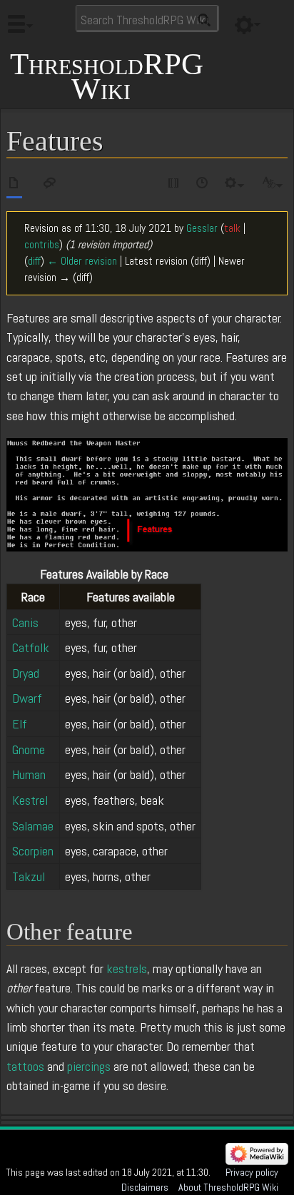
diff (34, 261)
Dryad (25, 673)
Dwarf (27, 698)
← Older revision (82, 261)
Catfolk (30, 647)
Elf (19, 724)
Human (29, 774)
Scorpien (33, 851)
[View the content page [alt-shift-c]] (14, 185)
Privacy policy (251, 1172)
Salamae (33, 826)
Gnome (28, 749)
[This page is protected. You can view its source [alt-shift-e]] (174, 185)
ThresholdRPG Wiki (106, 77)
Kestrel (30, 800)
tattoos (25, 1066)
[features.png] (147, 493)
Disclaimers (144, 1187)
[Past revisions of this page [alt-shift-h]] (203, 185)
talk (232, 228)
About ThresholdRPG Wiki (228, 1187)
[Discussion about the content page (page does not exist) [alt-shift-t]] (50, 185)
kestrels (126, 968)
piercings (89, 1066)
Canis (25, 622)
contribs (41, 245)
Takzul (28, 876)
